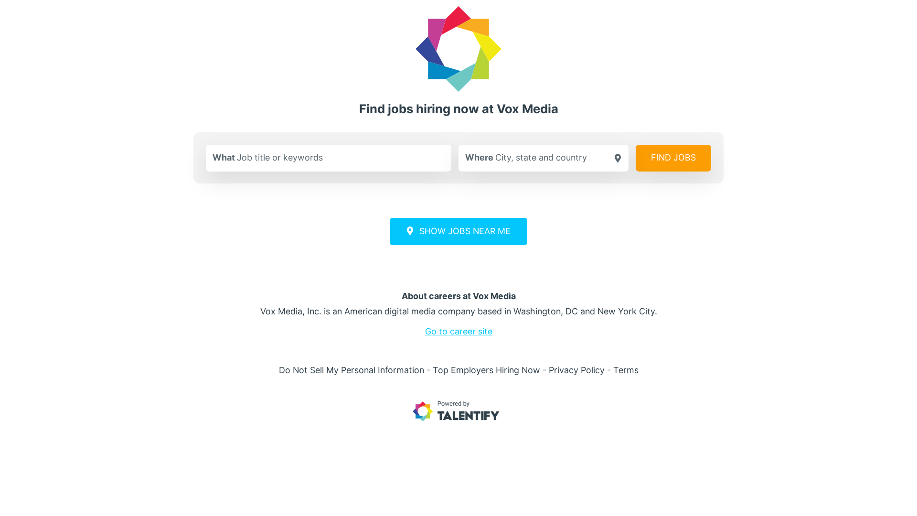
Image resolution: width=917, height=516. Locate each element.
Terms (626, 370)
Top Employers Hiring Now (486, 370)
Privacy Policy (577, 370)
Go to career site (458, 331)
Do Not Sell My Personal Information (351, 370)
